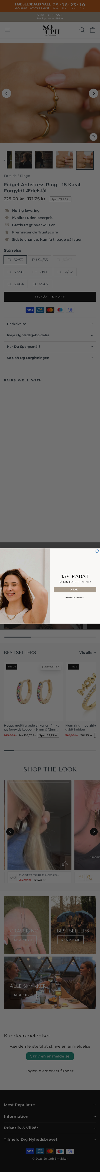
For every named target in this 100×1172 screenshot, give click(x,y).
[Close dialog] (97, 551)
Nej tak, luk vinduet (75, 597)
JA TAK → (75, 589)
